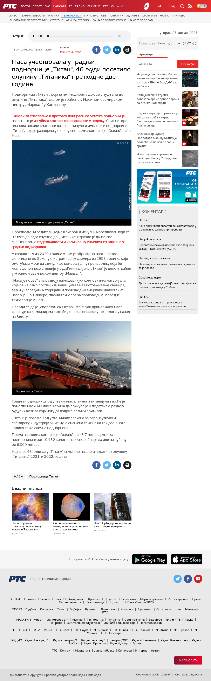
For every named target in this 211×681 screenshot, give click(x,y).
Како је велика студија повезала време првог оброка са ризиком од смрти (158, 99)
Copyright (34, 675)
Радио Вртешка (95, 643)
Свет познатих (112, 15)
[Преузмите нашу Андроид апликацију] (149, 559)
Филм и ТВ (149, 15)
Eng (172, 6)
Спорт (37, 6)
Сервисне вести (70, 602)
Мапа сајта (188, 660)
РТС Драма (100, 630)
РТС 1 (23, 630)
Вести (25, 6)
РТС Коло (162, 630)
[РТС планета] (146, 6)
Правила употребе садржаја (64, 675)
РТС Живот (120, 630)
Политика (29, 599)
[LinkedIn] (117, 50)
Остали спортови (168, 609)
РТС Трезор (181, 630)
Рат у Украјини (178, 599)
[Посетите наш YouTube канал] (198, 579)
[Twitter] (107, 50)
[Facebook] (96, 50)
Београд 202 (118, 640)
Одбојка (75, 609)
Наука (164, 15)
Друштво (110, 599)
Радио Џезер (119, 643)
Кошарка (46, 609)
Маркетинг (82, 650)
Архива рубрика (78, 20)
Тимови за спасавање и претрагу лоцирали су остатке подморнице (68, 116)
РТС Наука (81, 630)
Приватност (17, 675)
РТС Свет (62, 630)
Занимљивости (33, 15)
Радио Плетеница (144, 640)
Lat (158, 6)
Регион (45, 599)
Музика (53, 15)
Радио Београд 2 (65, 640)
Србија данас (74, 599)
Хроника (94, 599)
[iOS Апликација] (167, 186)
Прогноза (147, 43)
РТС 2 (36, 630)
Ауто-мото (145, 609)
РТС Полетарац (112, 633)
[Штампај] (127, 50)
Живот (14, 15)
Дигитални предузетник (28, 20)
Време (196, 599)
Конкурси (125, 650)
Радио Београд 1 (37, 640)
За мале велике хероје (109, 20)
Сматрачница (95, 602)
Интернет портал (147, 650)
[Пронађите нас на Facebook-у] (188, 579)
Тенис (61, 609)
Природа (178, 15)
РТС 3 (48, 630)
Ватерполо (109, 609)
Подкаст (114, 602)
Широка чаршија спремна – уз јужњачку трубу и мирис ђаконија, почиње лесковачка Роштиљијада (157, 119)
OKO (47, 6)
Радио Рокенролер (174, 640)
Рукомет (91, 609)
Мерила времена (152, 599)
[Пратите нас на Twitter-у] (177, 579)
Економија (128, 599)
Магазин (59, 6)
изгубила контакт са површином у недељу (69, 120)
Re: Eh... (144, 296)
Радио (79, 6)
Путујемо (91, 15)
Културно (56, 20)
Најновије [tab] (145, 54)
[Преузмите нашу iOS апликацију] (186, 559)
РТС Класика (141, 630)
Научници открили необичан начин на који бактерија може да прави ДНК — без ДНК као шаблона (157, 80)
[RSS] (190, 6)
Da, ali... (144, 220)
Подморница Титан (43, 476)
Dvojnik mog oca (150, 239)
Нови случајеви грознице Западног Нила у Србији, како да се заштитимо (157, 158)
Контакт (66, 650)
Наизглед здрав (141, 20)
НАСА (18, 476)
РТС (105, 6)
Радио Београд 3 (93, 640)
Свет (57, 599)
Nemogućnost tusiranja (154, 258)
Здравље (132, 15)
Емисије (93, 6)
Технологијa (71, 15)
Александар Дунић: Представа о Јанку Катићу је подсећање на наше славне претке (157, 140)
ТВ (70, 6)
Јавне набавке (104, 650)
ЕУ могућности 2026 (139, 602)
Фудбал (30, 609)
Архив (136, 643)
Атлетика (127, 609)
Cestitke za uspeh (150, 277)
